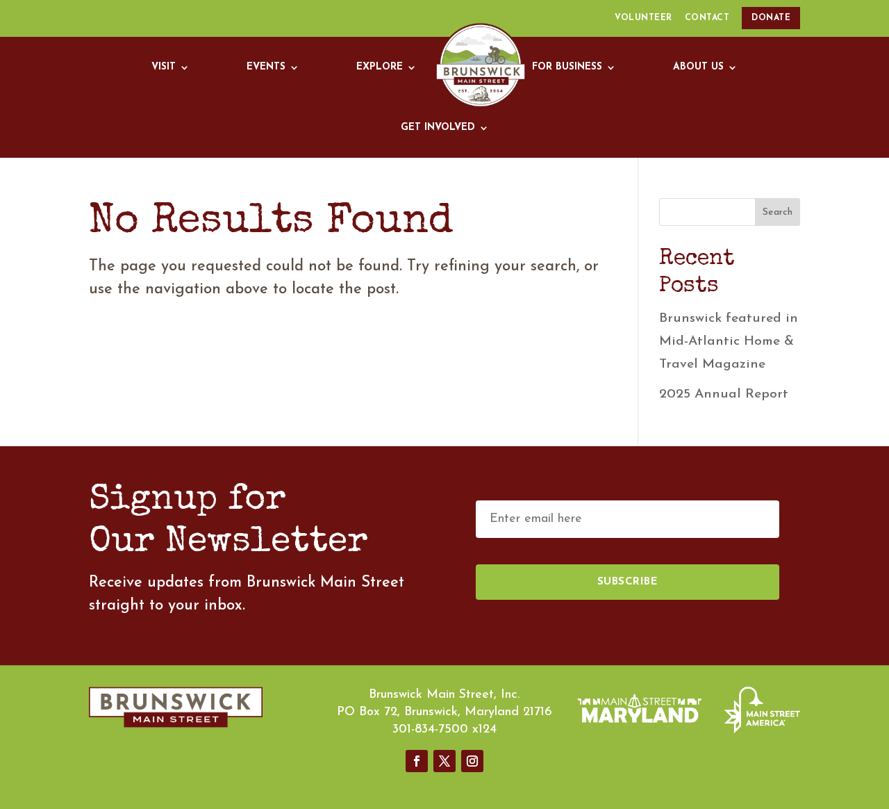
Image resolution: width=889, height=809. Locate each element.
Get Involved (438, 127)
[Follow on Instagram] (472, 761)
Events (266, 67)
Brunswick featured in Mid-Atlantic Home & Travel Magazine (728, 341)
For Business (567, 67)
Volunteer (643, 18)
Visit (163, 67)
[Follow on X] (444, 761)
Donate (770, 18)
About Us (698, 67)
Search (777, 212)
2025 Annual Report (723, 394)
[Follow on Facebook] (417, 761)
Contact (707, 18)
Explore (379, 67)
